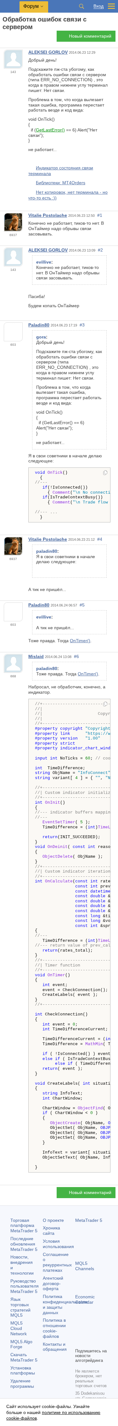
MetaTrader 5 (88, 1220)
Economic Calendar (85, 1299)
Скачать (23, 1357)
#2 (100, 250)
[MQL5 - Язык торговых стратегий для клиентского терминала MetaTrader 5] (10, 6)
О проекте (53, 1220)
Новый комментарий (90, 36)
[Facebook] (79, 1332)
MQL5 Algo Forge (21, 1344)
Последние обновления (23, 1244)
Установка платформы (22, 1370)
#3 (82, 324)
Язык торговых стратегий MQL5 (20, 1307)
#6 (76, 656)
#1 (99, 215)
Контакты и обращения (55, 1347)
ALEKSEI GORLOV (48, 52)
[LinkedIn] (89, 1342)
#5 (82, 604)
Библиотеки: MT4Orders (60, 182)
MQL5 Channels (84, 1266)
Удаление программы (22, 1383)
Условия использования (58, 1244)
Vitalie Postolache (47, 215)
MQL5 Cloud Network (18, 1328)
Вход (98, 6)
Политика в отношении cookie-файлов (54, 1328)
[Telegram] (89, 1332)
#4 (99, 539)
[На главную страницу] (4, 38)
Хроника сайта (51, 1230)
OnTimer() (80, 640)
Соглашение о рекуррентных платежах (57, 1262)
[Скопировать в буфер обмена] (105, 473)
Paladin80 (38, 324)
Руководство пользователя (24, 1286)
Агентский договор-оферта (53, 1283)
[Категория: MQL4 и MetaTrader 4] (11, 37)
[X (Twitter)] (99, 1332)
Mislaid (36, 656)
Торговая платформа (23, 1226)
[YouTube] (79, 1342)
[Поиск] (81, 6)
